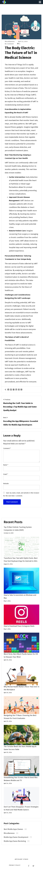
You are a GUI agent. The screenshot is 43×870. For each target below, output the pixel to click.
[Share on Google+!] (14, 389)
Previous (7, 399)
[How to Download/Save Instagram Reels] (21, 615)
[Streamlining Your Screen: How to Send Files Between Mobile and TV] (21, 766)
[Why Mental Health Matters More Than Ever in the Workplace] (21, 674)
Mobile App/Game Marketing (15, 841)
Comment (7, 448)
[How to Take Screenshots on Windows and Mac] (21, 581)
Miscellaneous (10, 41)
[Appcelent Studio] (4, 2)
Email (5, 474)
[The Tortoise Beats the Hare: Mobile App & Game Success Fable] (21, 735)
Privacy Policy (14, 865)
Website (6, 483)
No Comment (9, 44)
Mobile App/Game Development (16, 837)
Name (5, 465)
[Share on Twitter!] (11, 389)
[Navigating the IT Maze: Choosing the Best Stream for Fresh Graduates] (21, 705)
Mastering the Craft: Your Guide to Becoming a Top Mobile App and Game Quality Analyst (20, 406)
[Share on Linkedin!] (16, 389)
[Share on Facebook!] (9, 389)
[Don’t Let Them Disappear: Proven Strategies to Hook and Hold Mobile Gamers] (21, 796)
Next (4, 418)
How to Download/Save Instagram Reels (19, 626)
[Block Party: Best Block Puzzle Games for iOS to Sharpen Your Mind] (21, 643)
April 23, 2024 (23, 41)
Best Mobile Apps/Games (13, 829)
